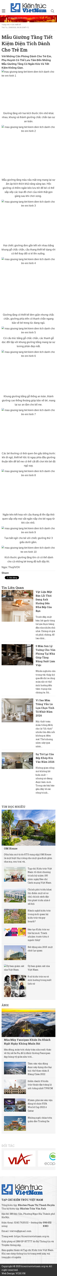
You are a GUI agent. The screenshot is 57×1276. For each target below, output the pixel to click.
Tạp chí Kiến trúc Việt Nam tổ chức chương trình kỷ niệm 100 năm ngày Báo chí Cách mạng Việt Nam (40, 875)
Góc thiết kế (16, 25)
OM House (10, 848)
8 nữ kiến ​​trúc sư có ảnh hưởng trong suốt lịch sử (39, 980)
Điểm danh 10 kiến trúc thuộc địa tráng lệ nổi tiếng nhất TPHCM (40, 1085)
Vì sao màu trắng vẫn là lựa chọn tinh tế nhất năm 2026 (45, 708)
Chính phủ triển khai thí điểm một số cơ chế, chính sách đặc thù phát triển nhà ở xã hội (40, 896)
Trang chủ (6, 25)
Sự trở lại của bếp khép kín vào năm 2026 (45, 757)
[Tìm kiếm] (52, 11)
